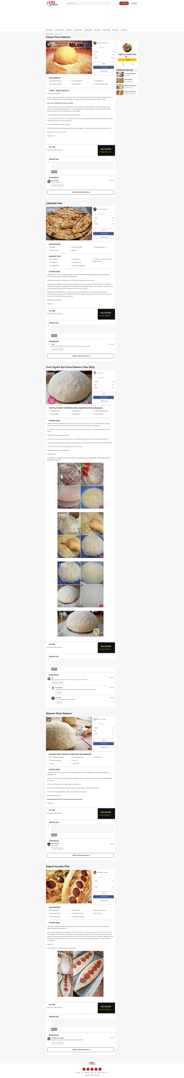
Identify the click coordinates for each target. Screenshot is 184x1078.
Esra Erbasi (58, 697)
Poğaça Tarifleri (88, 30)
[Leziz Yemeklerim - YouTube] (96, 1069)
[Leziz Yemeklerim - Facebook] (84, 1069)
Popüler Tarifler (106, 30)
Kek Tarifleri (69, 30)
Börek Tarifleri (49, 30)
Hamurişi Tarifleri (59, 30)
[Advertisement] (92, 17)
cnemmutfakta (55, 180)
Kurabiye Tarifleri (78, 30)
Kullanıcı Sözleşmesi (101, 1072)
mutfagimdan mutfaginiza (57, 1038)
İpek (52, 677)
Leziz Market (124, 30)
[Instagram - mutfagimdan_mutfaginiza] (113, 872)
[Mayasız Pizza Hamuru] (120, 86)
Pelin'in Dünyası (55, 843)
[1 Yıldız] (48, 153)
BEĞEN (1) (60, 682)
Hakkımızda (86, 1072)
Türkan (53, 344)
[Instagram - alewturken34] (113, 373)
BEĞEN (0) (60, 185)
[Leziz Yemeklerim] (52, 3)
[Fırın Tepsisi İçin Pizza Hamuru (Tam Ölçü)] (120, 74)
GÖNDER (54, 171)
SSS (95, 1072)
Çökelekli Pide (128, 79)
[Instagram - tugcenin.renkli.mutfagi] (113, 43)
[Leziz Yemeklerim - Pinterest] (100, 1069)
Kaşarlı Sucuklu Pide (130, 91)
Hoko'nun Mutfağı (128, 87)
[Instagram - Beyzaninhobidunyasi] (113, 209)
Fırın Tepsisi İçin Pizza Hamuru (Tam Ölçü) (136, 73)
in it (90, 72)
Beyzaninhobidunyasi (129, 81)
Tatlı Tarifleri (97, 30)
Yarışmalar (77, 1072)
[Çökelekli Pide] (120, 80)
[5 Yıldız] (56, 153)
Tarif (82, 1072)
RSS (108, 1072)
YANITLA (54, 185)
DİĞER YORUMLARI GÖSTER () (81, 192)
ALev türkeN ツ (59, 687)
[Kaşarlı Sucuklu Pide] (120, 92)
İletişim (91, 1072)
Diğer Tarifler (115, 30)
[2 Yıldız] (50, 153)
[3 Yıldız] (52, 153)
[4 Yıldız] (54, 153)
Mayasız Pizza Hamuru (130, 85)
